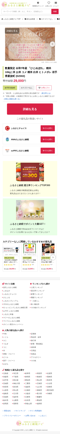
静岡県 (27, 377)
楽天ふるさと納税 (10, 287)
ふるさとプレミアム (10, 301)
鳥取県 (39, 373)
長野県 (15, 403)
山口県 (39, 387)
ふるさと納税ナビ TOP (12, 19)
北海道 (5, 373)
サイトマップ (20, 411)
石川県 (15, 393)
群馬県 (5, 403)
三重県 (27, 383)
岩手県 (5, 380)
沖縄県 (49, 393)
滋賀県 (27, 387)
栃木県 (5, 400)
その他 (33, 360)
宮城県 (5, 383)
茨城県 (5, 397)
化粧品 (33, 354)
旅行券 (33, 340)
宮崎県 (49, 387)
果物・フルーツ (9, 354)
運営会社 (7, 411)
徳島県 (39, 390)
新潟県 (15, 387)
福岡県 (39, 403)
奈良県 (27, 400)
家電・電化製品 (37, 344)
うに (5, 347)
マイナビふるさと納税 (11, 321)
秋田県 (5, 387)
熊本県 (49, 380)
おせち (5, 364)
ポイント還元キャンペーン (13, 324)
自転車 (33, 347)
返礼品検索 (30, 19)
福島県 (5, 393)
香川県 (39, 393)
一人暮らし (35, 301)
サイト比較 (10, 284)
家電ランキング (37, 294)
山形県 (5, 390)
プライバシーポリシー (12, 416)
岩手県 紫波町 (10, 88)
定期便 (33, 334)
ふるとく (43, 416)
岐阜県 (27, 373)
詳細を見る (12, 31)
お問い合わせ (30, 416)
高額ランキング (37, 297)
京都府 (27, 390)
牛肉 (5, 334)
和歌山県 (28, 403)
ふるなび (6, 291)
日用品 (33, 350)
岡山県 (39, 380)
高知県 (39, 400)
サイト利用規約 (36, 411)
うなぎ (5, 344)
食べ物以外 (35, 304)
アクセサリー (36, 357)
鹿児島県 (50, 390)
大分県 (49, 383)
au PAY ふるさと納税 (11, 311)
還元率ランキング (37, 291)
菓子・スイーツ (9, 360)
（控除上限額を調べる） (12, 99)
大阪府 (27, 393)
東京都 (15, 380)
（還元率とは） (46, 93)
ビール (5, 357)
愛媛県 (39, 397)
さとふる (6, 297)
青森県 (5, 377)
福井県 (15, 397)
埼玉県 (15, 373)
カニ (5, 340)
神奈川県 (16, 383)
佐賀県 (49, 373)
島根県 (39, 377)
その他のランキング (38, 307)
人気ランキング (37, 287)
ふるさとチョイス (10, 294)
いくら (5, 337)
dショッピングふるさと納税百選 (15, 307)
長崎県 (49, 377)
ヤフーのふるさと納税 (11, 318)
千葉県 (15, 377)
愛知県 (27, 380)
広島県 (39, 383)
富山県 (15, 390)
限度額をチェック (38, 6)
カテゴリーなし (47, 19)
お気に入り (48, 6)
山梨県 (15, 400)
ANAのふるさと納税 (11, 304)
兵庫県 (27, 397)
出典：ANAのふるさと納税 (49, 62)
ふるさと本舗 (8, 314)
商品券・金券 (36, 337)
